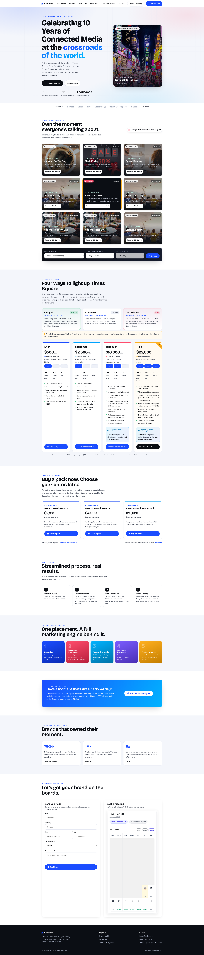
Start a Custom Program (140, 693)
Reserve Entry (52, 447)
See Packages (72, 83)
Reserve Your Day (54, 83)
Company (48, 823)
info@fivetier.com (146, 936)
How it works (94, 3)
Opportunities (61, 3)
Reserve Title (144, 447)
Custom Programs (108, 3)
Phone (74, 832)
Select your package (94, 252)
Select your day (51, 252)
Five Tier (48, 3)
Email (46, 832)
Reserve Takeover (115, 447)
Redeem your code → (68, 542)
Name (46, 813)
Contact (121, 3)
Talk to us (158, 543)
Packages (72, 3)
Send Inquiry (55, 867)
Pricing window (122, 252)
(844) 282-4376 (145, 939)
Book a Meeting (136, 3)
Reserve (154, 256)
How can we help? (50, 851)
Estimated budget (50, 841)
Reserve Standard (85, 447)
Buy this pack (55, 534)
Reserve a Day (154, 3)
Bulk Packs (83, 3)
